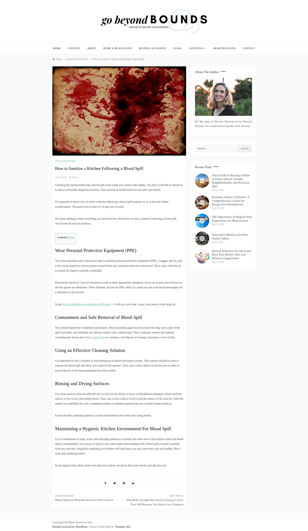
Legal (177, 48)
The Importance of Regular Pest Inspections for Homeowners (232, 218)
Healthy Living (224, 48)
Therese (75, 177)
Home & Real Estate (117, 48)
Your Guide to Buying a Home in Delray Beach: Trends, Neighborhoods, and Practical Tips (231, 181)
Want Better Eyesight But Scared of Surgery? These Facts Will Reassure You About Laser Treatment (154, 502)
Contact (74, 48)
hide (71, 237)
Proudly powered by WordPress (70, 526)
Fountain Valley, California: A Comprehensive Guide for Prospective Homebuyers (230, 200)
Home (57, 48)
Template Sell (122, 526)
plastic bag (99, 337)
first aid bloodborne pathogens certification (87, 304)
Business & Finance (152, 48)
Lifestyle (196, 48)
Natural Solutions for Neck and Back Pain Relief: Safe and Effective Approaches (231, 254)
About (91, 48)
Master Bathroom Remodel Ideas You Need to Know (84, 500)
